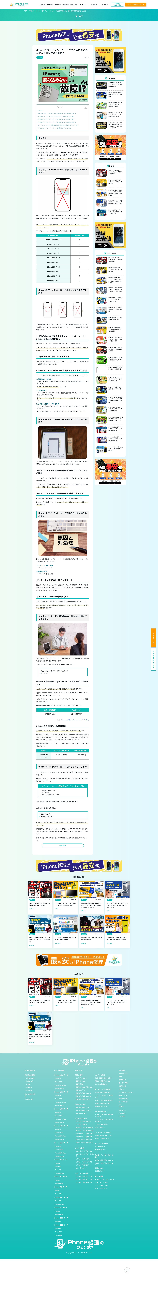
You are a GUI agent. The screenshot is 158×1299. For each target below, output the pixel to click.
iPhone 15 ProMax (60, 1085)
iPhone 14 (58, 1095)
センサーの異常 (100, 1075)
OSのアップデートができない (104, 1179)
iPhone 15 (58, 1078)
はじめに (40, 110)
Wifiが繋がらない (100, 1147)
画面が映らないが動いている (85, 1087)
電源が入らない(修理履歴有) (84, 1131)
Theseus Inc (76, 1253)
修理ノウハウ (84, 4)
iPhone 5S (58, 1221)
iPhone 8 (57, 1180)
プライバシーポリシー (126, 1092)
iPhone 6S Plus (59, 1204)
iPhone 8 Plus (59, 1183)
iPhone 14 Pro (59, 1099)
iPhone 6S (58, 1201)
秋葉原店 (29, 1087)
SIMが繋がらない (100, 1150)
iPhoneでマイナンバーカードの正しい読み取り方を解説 (56, 116)
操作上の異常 (99, 1176)
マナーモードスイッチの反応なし (104, 1096)
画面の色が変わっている (83, 1093)
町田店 (28, 1084)
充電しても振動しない (102, 1138)
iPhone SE (58, 1228)
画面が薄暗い (80, 1084)
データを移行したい (101, 1185)
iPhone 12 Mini (59, 1139)
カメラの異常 (79, 1148)
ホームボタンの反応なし (102, 1092)
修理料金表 (122, 1086)
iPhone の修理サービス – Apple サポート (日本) (75, 720)
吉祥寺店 (29, 1090)
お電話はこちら (153, 639)
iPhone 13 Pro (59, 1116)
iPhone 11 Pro (59, 1150)
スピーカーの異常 (100, 1111)
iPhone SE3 (58, 1235)
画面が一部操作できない (83, 1110)
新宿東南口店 (30, 1078)
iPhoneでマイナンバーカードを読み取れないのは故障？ (56, 119)
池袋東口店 (29, 1081)
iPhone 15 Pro (59, 1082)
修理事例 (94, 4)
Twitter (121, 1107)
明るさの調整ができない (102, 1081)
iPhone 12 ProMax (60, 1136)
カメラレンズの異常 (81, 1173)
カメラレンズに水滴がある (84, 1182)
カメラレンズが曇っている (84, 1179)
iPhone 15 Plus (59, 1088)
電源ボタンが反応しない (102, 1103)
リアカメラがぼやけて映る (84, 1162)
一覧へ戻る (62, 845)
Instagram (122, 1110)
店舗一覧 (42, 4)
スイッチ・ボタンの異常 (103, 1089)
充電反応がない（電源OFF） (85, 1143)
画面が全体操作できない (83, 1107)
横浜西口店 (29, 1099)
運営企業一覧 (123, 1098)
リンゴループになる (101, 1182)
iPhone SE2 (58, 1232)
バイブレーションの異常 (103, 1132)
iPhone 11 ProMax (60, 1153)
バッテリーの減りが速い (83, 1122)
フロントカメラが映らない (84, 1151)
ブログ (31, 11)
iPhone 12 (58, 1129)
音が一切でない (100, 1127)
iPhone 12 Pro (59, 1133)
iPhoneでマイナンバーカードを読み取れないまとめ (55, 128)
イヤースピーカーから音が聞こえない (104, 1115)
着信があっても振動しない (103, 1135)
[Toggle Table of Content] (85, 107)
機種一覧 (58, 4)
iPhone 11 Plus (59, 1156)
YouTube (122, 1116)
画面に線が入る (80, 1090)
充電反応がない (100, 1171)
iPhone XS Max (59, 1173)
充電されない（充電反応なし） (85, 1137)
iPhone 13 (58, 1112)
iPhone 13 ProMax (60, 1119)
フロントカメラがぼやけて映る (85, 1155)
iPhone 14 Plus (59, 1105)
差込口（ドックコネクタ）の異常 (104, 1156)
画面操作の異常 (80, 1104)
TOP (25, 11)
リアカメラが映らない (83, 1159)
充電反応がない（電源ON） (84, 1140)
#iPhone (32, 909)
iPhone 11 (58, 1146)
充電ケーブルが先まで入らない (104, 1164)
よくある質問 (103, 4)
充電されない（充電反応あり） (85, 1134)
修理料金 (50, 4)
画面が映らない (80, 1081)
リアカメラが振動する (83, 1165)
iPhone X (57, 1163)
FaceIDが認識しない (101, 1084)
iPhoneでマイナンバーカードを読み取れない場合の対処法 (57, 122)
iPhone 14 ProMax (60, 1102)
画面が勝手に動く (81, 1113)
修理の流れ (74, 4)
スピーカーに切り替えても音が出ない (104, 1120)
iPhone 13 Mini (59, 1122)
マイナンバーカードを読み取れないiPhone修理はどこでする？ (58, 125)
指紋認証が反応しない (102, 1106)
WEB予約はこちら (153, 660)
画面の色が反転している (83, 1096)
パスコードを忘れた (101, 1188)
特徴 (120, 1076)
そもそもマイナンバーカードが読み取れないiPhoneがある (57, 113)
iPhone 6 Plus (59, 1214)
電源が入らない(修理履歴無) (84, 1128)
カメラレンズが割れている (84, 1176)
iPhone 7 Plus (59, 1194)
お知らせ (122, 1089)
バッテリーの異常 (81, 1118)
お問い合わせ (123, 1095)
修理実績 (122, 1070)
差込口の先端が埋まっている (104, 1160)
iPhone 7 (57, 1190)
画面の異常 (78, 1075)
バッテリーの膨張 (81, 1125)
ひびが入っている (81, 1078)
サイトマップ (123, 1102)
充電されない (99, 1168)
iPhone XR (58, 1166)
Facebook (122, 1113)
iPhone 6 (57, 1211)
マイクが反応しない (101, 1124)
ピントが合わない (81, 1168)
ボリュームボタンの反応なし (104, 1100)
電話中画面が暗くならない (103, 1078)
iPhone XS (58, 1170)
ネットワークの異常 (101, 1144)
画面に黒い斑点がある (83, 1099)
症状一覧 (66, 4)
